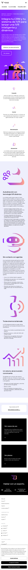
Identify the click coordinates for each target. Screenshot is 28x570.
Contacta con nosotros (21, 490)
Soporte (3, 505)
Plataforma (12, 6)
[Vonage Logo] (5, 3)
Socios (2, 501)
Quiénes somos (4, 514)
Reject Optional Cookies (14, 567)
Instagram (5, 535)
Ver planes (6, 53)
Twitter (4, 530)
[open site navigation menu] (26, 2)
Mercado (3, 498)
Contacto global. (4, 508)
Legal (2, 541)
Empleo (2, 519)
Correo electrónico (8, 490)
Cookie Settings (14, 558)
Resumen (4, 6)
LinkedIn (4, 528)
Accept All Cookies (14, 562)
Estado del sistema (5, 503)
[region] (14, 557)
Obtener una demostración (11, 47)
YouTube (4, 533)
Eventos (3, 517)
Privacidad (3, 544)
